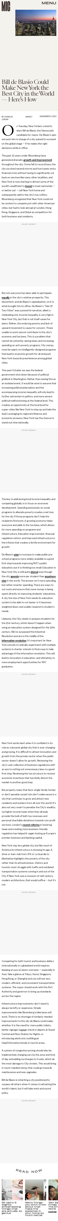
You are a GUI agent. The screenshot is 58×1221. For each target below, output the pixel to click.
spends (15, 576)
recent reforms (31, 825)
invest (28, 186)
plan (16, 554)
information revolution (14, 640)
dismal (34, 572)
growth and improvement (38, 160)
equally (6, 297)
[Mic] (6, 6)
